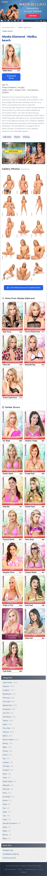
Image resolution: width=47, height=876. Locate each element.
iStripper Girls (8, 850)
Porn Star (6, 728)
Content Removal (31, 869)
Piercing (6, 698)
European (6, 709)
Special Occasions (10, 823)
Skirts (5, 724)
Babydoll (6, 785)
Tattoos (6, 732)
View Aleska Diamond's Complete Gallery (25, 287)
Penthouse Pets (9, 858)
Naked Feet (7, 705)
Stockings (7, 717)
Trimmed (6, 702)
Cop (4, 816)
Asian (5, 812)
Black (5, 831)
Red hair (6, 789)
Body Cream (8, 781)
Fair (4, 759)
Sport (5, 774)
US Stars (6, 766)
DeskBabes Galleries (11, 854)
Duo (4, 808)
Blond (5, 736)
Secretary (6, 797)
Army (5, 793)
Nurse (5, 800)
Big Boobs (7, 694)
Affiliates (23, 872)
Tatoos (5, 721)
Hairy (5, 778)
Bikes (5, 838)
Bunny (5, 835)
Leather (6, 762)
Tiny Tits (6, 713)
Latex (5, 819)
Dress (5, 755)
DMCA (20, 869)
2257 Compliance (10, 869)
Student (6, 770)
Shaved (6, 686)
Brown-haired (8, 740)
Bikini (5, 747)
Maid (5, 804)
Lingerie (6, 690)
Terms (41, 869)
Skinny (5, 743)
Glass (5, 827)
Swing (5, 751)
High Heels (7, 682)
